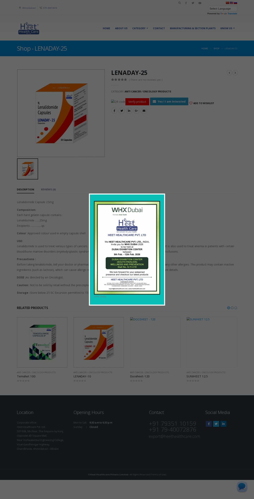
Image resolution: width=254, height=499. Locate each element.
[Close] (163, 195)
